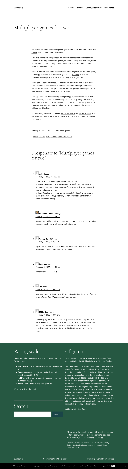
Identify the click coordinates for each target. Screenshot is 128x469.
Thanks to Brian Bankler (25, 389)
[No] (125, 466)
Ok (113, 466)
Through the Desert (83, 86)
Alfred (42, 174)
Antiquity (75, 74)
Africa (81, 97)
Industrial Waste (68, 113)
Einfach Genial (65, 86)
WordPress (109, 459)
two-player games (65, 136)
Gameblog (18, 8)
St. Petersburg (85, 113)
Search (57, 414)
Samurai (35, 61)
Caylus (34, 52)
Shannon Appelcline (48, 214)
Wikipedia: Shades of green (76, 409)
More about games (63, 131)
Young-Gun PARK (46, 239)
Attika (34, 72)
